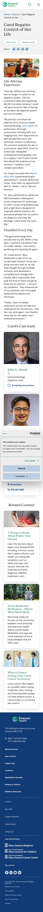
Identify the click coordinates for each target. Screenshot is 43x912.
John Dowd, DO (30, 125)
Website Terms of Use (12, 887)
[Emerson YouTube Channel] (15, 872)
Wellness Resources (13, 791)
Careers (8, 801)
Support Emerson (12, 816)
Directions (15, 484)
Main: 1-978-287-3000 (17, 738)
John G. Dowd (17, 369)
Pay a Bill (8, 809)
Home (7, 14)
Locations (9, 770)
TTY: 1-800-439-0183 (17, 741)
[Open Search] (29, 4)
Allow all (21, 468)
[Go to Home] (10, 4)
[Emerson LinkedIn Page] (19, 872)
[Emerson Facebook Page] (6, 872)
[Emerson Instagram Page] (11, 872)
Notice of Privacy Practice (13, 895)
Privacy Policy (9, 891)
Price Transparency (11, 899)
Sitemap (7, 903)
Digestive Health (28, 42)
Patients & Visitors (12, 784)
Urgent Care (10, 763)
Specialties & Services (14, 777)
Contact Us (9, 832)
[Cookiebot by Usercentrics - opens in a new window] (30, 433)
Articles (15, 14)
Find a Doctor (10, 756)
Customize (20, 476)
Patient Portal (10, 824)
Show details (30, 461)
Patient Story (11, 42)
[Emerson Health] (21, 719)
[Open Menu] (38, 4)
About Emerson (11, 749)
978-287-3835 (17, 489)
